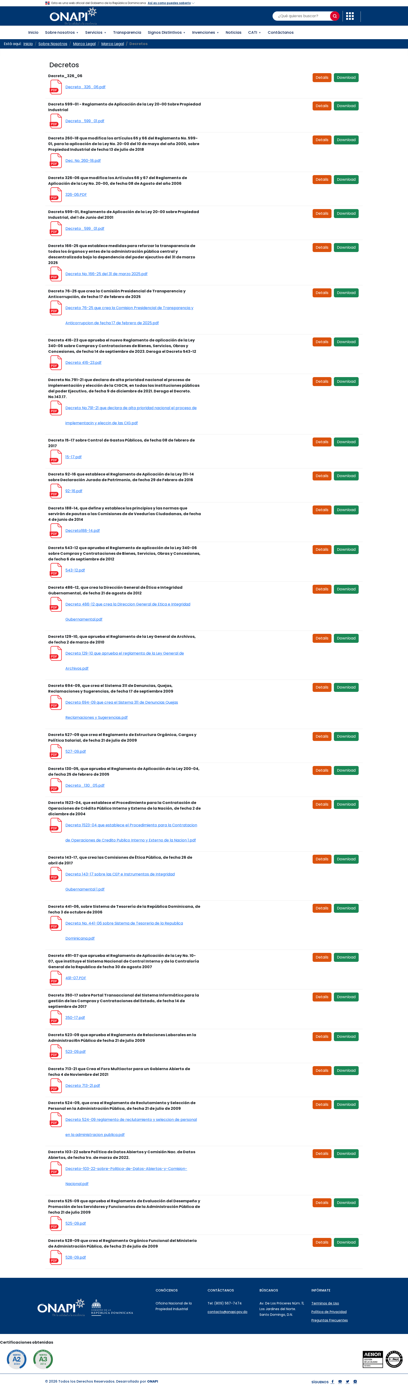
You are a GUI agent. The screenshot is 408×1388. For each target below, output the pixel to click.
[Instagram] (355, 1382)
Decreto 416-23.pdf (83, 362)
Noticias (234, 32)
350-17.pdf (75, 1017)
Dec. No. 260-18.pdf (83, 160)
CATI (254, 32)
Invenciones (205, 32)
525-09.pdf (75, 1223)
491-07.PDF (75, 978)
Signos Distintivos (167, 32)
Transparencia (127, 32)
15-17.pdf (73, 457)
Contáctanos (281, 32)
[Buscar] (335, 16)
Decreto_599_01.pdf (84, 121)
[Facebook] (332, 1382)
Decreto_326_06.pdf (85, 87)
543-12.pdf (75, 570)
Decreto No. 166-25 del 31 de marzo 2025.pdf (106, 274)
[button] (350, 15)
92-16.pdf (73, 491)
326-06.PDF (76, 194)
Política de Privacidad (329, 1311)
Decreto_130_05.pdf (85, 785)
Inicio (33, 32)
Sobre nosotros (62, 32)
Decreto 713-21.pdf (82, 1085)
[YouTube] (340, 1382)
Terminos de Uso (325, 1303)
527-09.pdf (75, 751)
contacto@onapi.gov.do (227, 1311)
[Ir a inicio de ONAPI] (73, 1307)
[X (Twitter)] (347, 1382)
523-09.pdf (75, 1051)
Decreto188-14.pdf (82, 530)
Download (346, 77)
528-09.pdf (75, 1257)
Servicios (95, 32)
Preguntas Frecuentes (329, 1320)
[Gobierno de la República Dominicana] (124, 1307)
